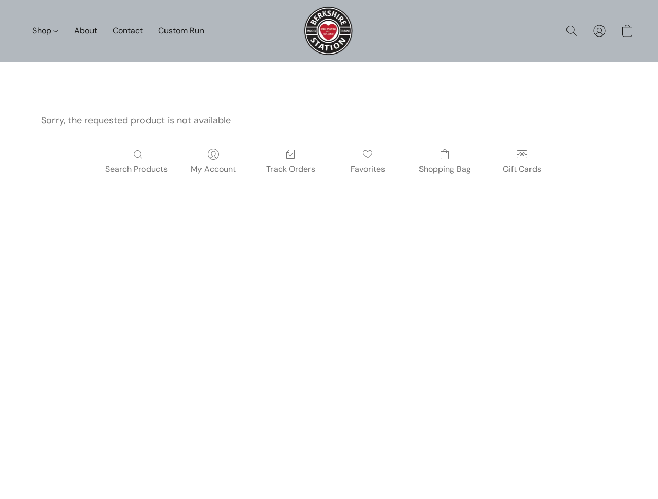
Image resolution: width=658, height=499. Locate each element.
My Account (213, 169)
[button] (329, 31)
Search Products (136, 169)
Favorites (368, 169)
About (85, 30)
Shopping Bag (445, 169)
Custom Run (181, 30)
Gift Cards (522, 169)
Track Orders (290, 169)
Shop (42, 30)
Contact (128, 30)
